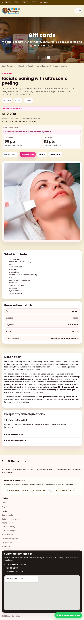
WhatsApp (55, 154)
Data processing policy (12, 519)
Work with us (7, 534)
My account (7, 542)
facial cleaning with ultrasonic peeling (51, 66)
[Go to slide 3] (39, 57)
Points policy (7, 523)
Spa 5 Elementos (9, 66)
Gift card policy (8, 527)
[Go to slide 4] (44, 57)
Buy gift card (10, 154)
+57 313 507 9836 (11, 2)
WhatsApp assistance (69, 615)
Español (44, 2)
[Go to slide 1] (31, 57)
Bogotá (5, 506)
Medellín (21, 66)
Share (42, 154)
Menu (78, 10)
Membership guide (10, 538)
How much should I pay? (17, 440)
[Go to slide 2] (35, 57)
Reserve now (28, 154)
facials (30, 66)
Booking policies (8, 515)
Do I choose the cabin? (16, 420)
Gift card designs (9, 531)
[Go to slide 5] (48, 57)
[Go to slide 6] (52, 57)
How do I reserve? (14, 434)
